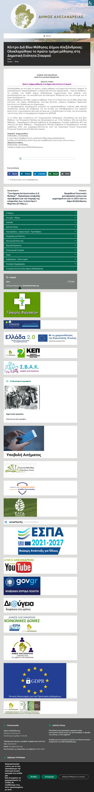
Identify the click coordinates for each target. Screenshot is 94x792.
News (17, 61)
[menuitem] (40, 213)
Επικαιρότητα (33, 180)
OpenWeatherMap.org (31, 285)
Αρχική (9, 61)
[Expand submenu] (75, 213)
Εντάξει (34, 777)
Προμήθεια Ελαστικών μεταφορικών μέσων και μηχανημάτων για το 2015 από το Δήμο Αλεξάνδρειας (70, 197)
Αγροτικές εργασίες (15, 414)
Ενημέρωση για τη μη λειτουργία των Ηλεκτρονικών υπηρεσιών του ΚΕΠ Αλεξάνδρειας (69, 740)
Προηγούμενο (13, 191)
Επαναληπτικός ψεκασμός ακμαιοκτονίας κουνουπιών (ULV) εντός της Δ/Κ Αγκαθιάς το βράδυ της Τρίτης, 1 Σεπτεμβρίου (69, 732)
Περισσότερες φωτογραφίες (16, 419)
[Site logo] (47, 28)
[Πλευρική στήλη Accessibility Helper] (91, 3)
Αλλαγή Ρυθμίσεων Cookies (73, 777)
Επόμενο (83, 191)
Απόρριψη (49, 777)
